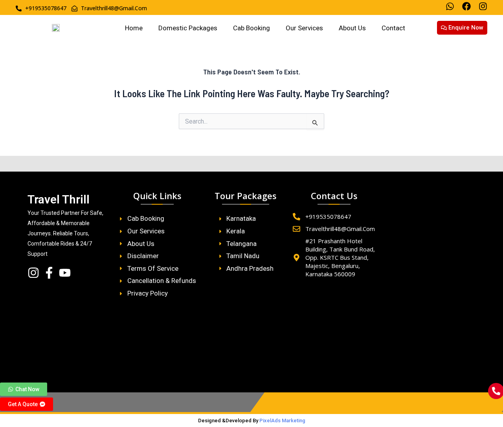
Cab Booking (251, 28)
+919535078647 (328, 216)
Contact (393, 28)
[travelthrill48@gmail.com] (296, 229)
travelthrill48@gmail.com (340, 229)
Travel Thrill (59, 199)
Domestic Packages (187, 28)
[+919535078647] (296, 216)
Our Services (304, 28)
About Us (352, 28)
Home (134, 28)
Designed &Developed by (251, 420)
